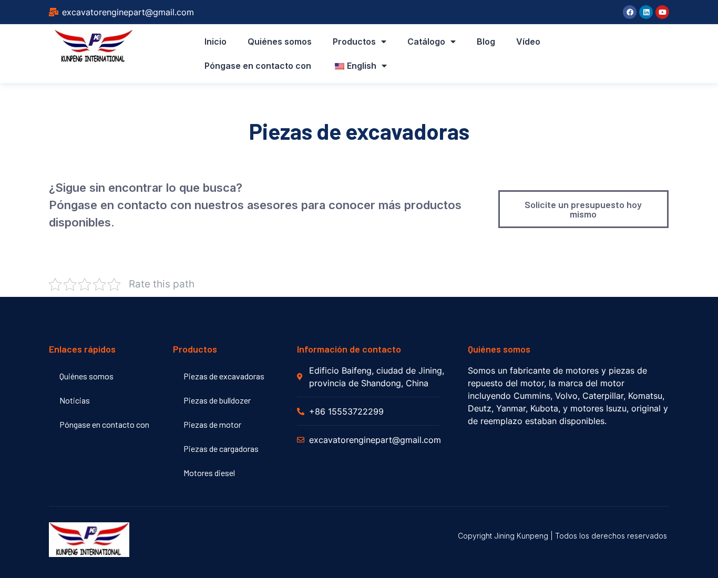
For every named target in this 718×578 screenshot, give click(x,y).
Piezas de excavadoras (223, 376)
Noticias (74, 400)
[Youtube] (662, 12)
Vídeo (528, 41)
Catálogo (426, 41)
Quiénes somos (280, 41)
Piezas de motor (212, 424)
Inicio (215, 41)
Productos (354, 41)
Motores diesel (209, 473)
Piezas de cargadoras (221, 448)
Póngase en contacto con (257, 65)
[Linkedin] (646, 12)
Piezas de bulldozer (217, 400)
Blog (486, 41)
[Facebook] (630, 12)
